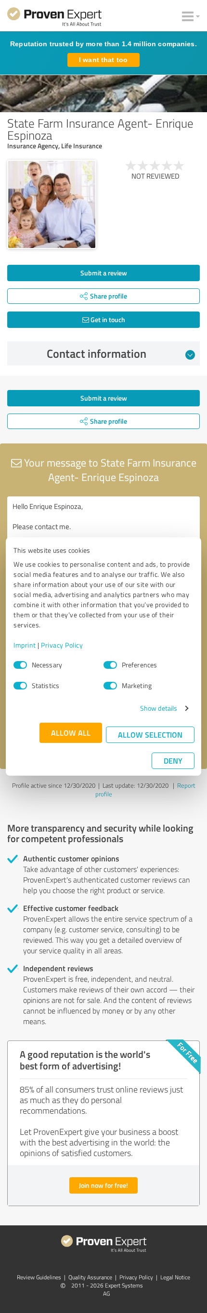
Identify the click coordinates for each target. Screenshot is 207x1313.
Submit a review (103, 272)
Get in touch (107, 319)
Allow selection (150, 734)
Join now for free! (103, 1185)
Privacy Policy (62, 645)
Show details (158, 708)
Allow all (71, 732)
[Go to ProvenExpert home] (54, 18)
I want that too (103, 60)
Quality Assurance (90, 1277)
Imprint (24, 645)
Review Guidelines (39, 1277)
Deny (173, 760)
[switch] (110, 665)
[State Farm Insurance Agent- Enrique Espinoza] (51, 204)
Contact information (96, 353)
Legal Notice (175, 1277)
